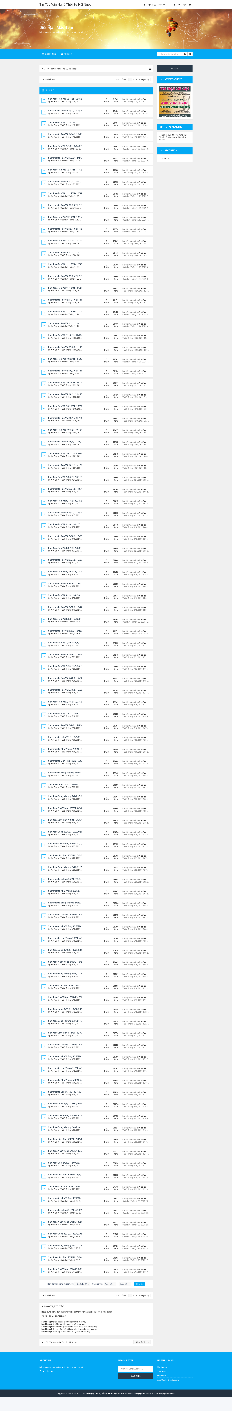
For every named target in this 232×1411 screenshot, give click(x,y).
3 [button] (136, 79)
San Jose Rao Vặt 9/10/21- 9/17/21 (65, 524)
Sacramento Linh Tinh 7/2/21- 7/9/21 (66, 761)
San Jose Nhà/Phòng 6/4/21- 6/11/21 (66, 1115)
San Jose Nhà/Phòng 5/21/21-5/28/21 (67, 1222)
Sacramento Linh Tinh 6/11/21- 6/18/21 (67, 1068)
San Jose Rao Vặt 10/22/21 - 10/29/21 (67, 382)
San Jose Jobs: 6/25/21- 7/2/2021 (65, 832)
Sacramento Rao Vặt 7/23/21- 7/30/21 (67, 678)
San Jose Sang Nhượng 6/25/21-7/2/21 (67, 867)
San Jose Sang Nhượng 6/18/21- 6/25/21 (68, 973)
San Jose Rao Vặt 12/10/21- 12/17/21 (66, 217)
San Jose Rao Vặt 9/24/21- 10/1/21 (65, 477)
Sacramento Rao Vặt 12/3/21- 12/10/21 (67, 252)
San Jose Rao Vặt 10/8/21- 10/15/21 (66, 430)
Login (149, 5)
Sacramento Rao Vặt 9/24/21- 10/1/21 (67, 489)
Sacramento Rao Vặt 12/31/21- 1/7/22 (67, 181)
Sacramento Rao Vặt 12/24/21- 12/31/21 (68, 205)
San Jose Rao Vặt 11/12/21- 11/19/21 (66, 311)
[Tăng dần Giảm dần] (125, 1284)
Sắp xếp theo (98, 1284)
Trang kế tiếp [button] (144, 79)
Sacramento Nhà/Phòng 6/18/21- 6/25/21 (68, 926)
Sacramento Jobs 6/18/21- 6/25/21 (65, 914)
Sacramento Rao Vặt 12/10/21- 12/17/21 (68, 229)
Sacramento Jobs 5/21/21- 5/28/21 (65, 1210)
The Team (161, 1371)
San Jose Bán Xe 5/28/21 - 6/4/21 (64, 1186)
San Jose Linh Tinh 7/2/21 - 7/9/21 (65, 820)
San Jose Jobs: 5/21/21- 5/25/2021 (65, 1233)
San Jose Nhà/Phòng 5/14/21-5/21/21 (67, 1269)
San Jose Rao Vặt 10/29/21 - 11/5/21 (66, 359)
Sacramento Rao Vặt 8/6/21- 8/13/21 (66, 631)
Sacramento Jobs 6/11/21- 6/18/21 (65, 1044)
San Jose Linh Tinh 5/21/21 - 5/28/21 (66, 1257)
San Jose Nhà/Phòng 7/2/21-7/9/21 (65, 808)
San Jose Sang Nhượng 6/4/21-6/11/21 (67, 1127)
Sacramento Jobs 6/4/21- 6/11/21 (65, 1092)
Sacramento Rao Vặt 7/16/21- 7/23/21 (67, 690)
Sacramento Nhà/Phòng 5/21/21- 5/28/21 (68, 1198)
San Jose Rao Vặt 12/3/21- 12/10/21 (66, 240)
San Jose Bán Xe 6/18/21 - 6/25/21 (65, 985)
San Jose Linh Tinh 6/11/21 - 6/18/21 (66, 1032)
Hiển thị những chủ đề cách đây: (61, 1284)
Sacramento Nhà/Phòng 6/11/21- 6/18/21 (68, 1056)
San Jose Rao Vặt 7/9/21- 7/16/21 (65, 713)
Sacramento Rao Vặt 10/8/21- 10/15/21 (67, 441)
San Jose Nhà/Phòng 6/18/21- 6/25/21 (67, 962)
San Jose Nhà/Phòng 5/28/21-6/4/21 (66, 1151)
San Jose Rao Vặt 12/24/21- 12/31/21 (66, 193)
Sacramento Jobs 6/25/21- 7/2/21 (65, 879)
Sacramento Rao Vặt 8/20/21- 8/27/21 (67, 583)
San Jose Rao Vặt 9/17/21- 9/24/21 (65, 500)
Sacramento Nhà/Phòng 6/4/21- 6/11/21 (68, 1080)
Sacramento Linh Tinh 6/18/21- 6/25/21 (67, 938)
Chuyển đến (141, 1342)
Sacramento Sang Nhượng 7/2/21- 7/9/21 (68, 772)
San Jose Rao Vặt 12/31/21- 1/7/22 (65, 169)
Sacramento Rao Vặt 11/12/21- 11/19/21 (68, 323)
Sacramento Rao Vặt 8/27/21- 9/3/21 (66, 560)
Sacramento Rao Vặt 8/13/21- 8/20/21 (67, 607)
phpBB (141, 1393)
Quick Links (50, 54)
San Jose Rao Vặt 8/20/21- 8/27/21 (65, 571)
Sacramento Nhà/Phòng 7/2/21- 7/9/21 (67, 749)
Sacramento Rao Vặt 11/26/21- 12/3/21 (67, 276)
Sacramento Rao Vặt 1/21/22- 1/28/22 (67, 110)
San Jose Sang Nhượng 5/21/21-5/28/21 (68, 1245)
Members (161, 1375)
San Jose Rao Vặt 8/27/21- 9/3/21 (65, 548)
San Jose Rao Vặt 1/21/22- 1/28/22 (65, 99)
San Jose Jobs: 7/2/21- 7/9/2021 (64, 784)
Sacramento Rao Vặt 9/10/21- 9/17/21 (67, 536)
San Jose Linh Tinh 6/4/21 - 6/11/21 (66, 1139)
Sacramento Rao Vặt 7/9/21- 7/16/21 (66, 725)
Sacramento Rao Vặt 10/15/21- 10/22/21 (68, 418)
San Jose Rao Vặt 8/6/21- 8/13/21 (65, 619)
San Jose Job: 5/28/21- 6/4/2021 (64, 1163)
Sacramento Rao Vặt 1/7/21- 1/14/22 (66, 158)
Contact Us (162, 1367)
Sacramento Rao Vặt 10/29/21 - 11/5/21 (67, 370)
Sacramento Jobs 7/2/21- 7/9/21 (64, 737)
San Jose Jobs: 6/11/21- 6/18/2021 (65, 1009)
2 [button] (133, 79)
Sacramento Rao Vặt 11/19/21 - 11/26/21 (68, 300)
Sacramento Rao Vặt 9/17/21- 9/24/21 (67, 512)
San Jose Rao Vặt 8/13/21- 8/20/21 (65, 595)
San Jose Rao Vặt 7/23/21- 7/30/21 (65, 666)
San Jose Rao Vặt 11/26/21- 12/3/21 (66, 264)
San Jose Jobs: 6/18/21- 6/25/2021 (65, 950)
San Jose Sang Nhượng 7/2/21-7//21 (66, 796)
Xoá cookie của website (168, 1380)
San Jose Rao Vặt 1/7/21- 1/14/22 (65, 146)
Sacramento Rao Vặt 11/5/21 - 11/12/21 (67, 347)
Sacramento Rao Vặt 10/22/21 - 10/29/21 (68, 394)
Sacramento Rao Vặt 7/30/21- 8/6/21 (66, 654)
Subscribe (136, 1376)
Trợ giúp (68, 54)
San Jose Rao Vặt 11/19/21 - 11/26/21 (67, 288)
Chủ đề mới (50, 79)
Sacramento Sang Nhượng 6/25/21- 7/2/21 (69, 902)
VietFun (54, 101)
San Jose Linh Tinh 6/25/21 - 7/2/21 (66, 855)
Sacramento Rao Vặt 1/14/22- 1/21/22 (67, 134)
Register (161, 5)
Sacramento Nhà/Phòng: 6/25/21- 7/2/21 (68, 891)
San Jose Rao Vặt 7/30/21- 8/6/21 (65, 642)
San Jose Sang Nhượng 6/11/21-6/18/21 (68, 1021)
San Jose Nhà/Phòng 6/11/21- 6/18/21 (67, 997)
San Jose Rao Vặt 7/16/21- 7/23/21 (65, 701)
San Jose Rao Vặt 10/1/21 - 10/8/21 (65, 453)
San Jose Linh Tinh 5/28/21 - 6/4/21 (66, 1174)
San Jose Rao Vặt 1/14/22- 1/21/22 (65, 122)
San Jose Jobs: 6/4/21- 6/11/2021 (65, 1103)
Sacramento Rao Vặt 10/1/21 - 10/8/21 (67, 465)
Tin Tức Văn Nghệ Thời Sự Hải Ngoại (65, 4)
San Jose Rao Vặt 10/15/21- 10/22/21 (66, 406)
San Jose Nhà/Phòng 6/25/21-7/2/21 (66, 843)
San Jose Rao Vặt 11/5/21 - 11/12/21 (66, 335)
